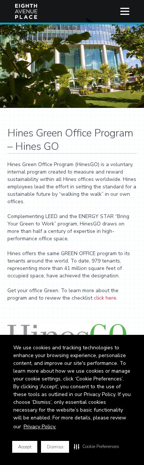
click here (105, 297)
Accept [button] (24, 447)
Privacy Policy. (40, 426)
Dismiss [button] (55, 447)
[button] (96, 446)
